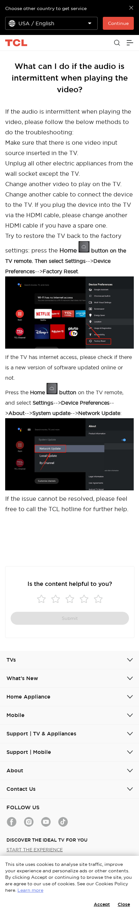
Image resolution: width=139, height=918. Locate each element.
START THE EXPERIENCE (34, 850)
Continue (118, 23)
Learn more (30, 890)
